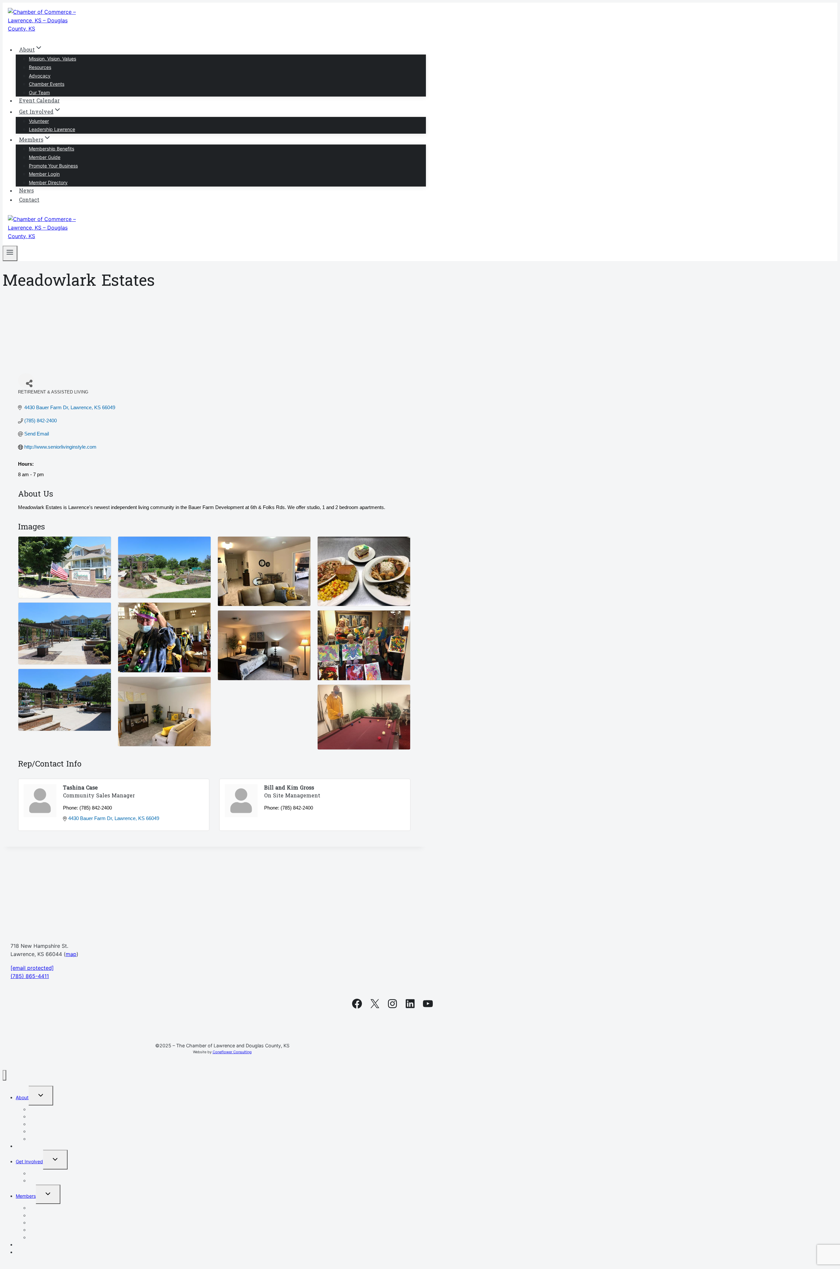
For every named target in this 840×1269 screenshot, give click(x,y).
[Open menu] (10, 253)
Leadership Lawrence (52, 129)
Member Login (44, 174)
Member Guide (44, 157)
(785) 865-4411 (29, 976)
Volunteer (39, 121)
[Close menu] (4, 1075)
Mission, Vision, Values (52, 58)
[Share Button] (26, 380)
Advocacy (40, 75)
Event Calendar (39, 101)
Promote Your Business (53, 165)
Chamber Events (46, 84)
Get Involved (29, 1161)
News (26, 191)
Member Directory (48, 182)
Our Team (39, 92)
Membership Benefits (51, 148)
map (71, 954)
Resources (40, 67)
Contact (29, 200)
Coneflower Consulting (232, 1052)
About (22, 1097)
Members (26, 1196)
